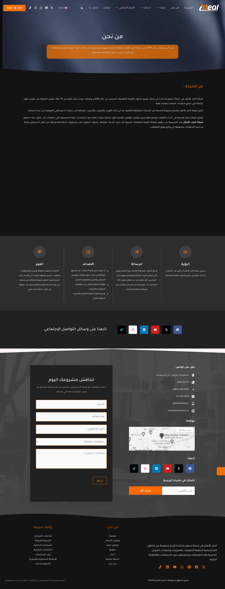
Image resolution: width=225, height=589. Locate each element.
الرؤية (185, 264)
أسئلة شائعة (112, 559)
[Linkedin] (167, 567)
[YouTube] (174, 567)
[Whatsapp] (41, 7)
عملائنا (112, 550)
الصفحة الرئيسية (58, 581)
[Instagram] (35, 7)
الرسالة (136, 264)
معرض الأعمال (112, 540)
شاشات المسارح (43, 536)
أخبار (112, 554)
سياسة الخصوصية (12, 581)
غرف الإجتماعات (43, 554)
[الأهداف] (88, 252)
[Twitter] (52, 7)
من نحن (112, 564)
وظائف (33, 581)
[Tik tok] (30, 7)
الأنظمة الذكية (43, 564)
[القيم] (39, 252)
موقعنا (112, 536)
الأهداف (88, 264)
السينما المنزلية (43, 540)
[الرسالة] (137, 252)
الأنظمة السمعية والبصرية (43, 559)
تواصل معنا (112, 545)
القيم (39, 264)
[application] (157, 8)
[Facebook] (46, 7)
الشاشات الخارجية (43, 550)
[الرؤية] (185, 252)
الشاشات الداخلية (43, 545)
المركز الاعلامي (43, 581)
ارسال (100, 480)
